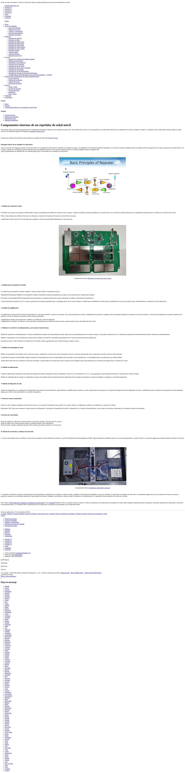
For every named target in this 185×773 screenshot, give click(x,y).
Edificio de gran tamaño (15, 61)
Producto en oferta (14, 40)
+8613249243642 (17, 555)
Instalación (11, 92)
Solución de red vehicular (16, 64)
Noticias (7, 106)
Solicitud (7, 531)
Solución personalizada (15, 33)
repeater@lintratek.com (12, 5)
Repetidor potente (13, 50)
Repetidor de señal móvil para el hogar (99, 278)
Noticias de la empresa (15, 80)
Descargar (8, 534)
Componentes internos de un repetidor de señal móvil (21, 107)
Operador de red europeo (16, 69)
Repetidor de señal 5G (15, 38)
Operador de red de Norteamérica (18, 71)
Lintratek (52, 503)
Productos (8, 36)
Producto (7, 529)
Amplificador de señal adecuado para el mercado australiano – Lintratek (30, 75)
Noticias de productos (15, 83)
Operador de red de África (16, 66)
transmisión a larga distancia (17, 62)
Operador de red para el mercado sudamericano (22, 73)
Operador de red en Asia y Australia (19, 68)
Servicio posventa (13, 90)
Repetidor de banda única (16, 42)
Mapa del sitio (65, 573)
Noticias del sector (14, 82)
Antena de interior (13, 54)
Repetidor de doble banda (16, 43)
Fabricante (8, 95)
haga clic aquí (53, 138)
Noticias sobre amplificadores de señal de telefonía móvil (22, 76)
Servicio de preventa (14, 89)
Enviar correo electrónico (8, 576)
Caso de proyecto (13, 78)
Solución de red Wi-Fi (15, 55)
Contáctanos (8, 97)
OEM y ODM (12, 87)
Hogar (6, 24)
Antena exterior (13, 52)
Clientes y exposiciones (15, 31)
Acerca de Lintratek (11, 26)
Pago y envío (12, 94)
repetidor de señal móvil (37, 131)
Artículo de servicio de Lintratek (14, 524)
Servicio (7, 85)
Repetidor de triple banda (16, 45)
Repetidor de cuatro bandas (16, 47)
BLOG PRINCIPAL (77, 573)
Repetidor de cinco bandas (16, 49)
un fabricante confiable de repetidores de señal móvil (28, 503)
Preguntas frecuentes (14, 35)
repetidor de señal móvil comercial (99, 488)
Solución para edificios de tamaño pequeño (21, 59)
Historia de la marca (14, 29)
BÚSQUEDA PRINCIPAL (93, 573)
